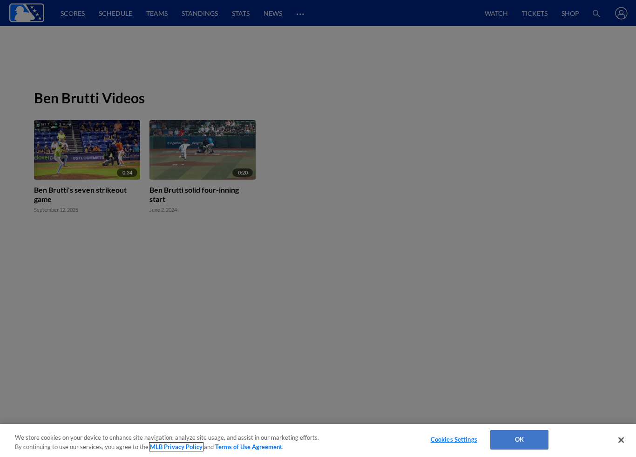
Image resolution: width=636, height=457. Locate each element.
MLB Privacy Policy (176, 446)
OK (519, 439)
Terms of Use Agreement (248, 446)
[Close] (621, 440)
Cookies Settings (454, 439)
